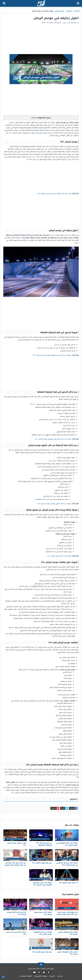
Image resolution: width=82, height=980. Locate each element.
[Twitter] (44, 972)
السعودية (69, 11)
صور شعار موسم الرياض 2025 (42, 952)
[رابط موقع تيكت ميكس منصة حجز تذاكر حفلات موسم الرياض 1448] (67, 904)
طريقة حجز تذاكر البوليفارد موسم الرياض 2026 (42, 933)
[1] (27, 159)
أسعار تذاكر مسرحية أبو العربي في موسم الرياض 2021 (67, 864)
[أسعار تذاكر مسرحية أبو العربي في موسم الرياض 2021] (67, 855)
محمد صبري (66, 22)
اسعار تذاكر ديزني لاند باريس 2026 (16, 933)
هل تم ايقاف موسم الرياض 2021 (16, 844)
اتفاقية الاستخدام (26, 976)
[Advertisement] (41, 39)
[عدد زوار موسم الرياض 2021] (67, 875)
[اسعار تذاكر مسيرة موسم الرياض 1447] (41, 904)
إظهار (34, 117)
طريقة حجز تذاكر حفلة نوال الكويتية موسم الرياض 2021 (53, 439)
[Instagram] (39, 972)
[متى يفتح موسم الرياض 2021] (41, 855)
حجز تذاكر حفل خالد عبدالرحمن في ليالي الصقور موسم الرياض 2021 (15, 865)
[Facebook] (48, 972)
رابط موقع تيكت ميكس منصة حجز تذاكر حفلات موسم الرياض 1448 (67, 914)
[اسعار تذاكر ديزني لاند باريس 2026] (15, 924)
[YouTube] (34, 972)
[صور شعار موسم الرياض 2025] (41, 944)
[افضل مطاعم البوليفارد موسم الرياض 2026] (67, 944)
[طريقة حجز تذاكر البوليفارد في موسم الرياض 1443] (67, 835)
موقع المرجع (44, 132)
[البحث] (4, 3)
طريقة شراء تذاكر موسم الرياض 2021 (59, 555)
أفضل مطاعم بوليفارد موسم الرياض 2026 (68, 933)
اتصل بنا (52, 976)
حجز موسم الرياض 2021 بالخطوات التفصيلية (44, 844)
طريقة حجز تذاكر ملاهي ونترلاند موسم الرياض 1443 (54, 503)
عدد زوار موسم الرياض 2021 (68, 883)
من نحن (60, 976)
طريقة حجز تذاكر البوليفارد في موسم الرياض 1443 (67, 844)
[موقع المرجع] (41, 3)
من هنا (33, 404)
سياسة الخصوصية (41, 976)
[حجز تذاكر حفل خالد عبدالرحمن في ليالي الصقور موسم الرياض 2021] (15, 855)
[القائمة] (78, 3)
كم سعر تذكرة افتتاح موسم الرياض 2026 (16, 913)
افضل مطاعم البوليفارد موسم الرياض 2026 (67, 953)
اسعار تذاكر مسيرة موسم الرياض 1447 (43, 913)
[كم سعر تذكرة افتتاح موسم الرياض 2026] (15, 904)
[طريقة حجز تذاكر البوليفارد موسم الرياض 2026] (41, 924)
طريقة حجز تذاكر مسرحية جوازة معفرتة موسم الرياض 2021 (52, 355)
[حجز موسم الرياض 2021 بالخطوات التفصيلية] (41, 835)
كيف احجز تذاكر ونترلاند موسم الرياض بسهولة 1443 (54, 193)
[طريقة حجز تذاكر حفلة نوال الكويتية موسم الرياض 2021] (41, 875)
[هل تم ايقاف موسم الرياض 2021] (15, 835)
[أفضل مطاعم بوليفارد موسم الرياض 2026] (67, 924)
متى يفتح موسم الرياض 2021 (42, 863)
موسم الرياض (59, 11)
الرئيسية (77, 11)
